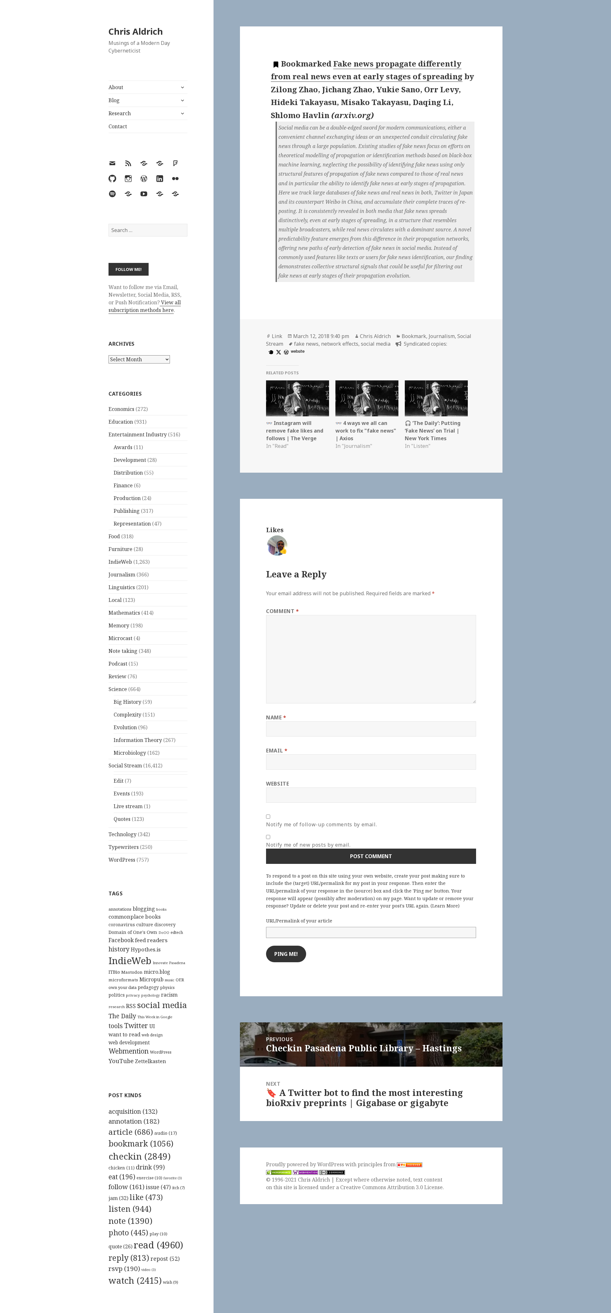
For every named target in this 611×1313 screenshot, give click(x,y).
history (119, 949)
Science (118, 689)
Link (277, 336)
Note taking (123, 650)
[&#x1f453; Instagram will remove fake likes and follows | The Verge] (297, 398)
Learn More (445, 906)
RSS (131, 1006)
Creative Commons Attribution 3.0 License (391, 1187)
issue (158, 1187)
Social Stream (125, 765)
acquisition (133, 1111)
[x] (278, 352)
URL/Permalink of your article (299, 921)
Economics (121, 409)
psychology (150, 995)
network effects (339, 343)
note (130, 1220)
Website (277, 783)
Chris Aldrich (136, 31)
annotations (120, 909)
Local (115, 600)
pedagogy (148, 987)
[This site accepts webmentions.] (305, 1172)
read (158, 1245)
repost (165, 1258)
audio (165, 1133)
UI (152, 1026)
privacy (133, 995)
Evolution (125, 727)
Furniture (120, 549)
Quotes (122, 818)
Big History (127, 701)
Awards (123, 447)
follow (126, 1186)
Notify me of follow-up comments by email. (321, 824)
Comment (282, 611)
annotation (134, 1121)
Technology (123, 834)
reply (129, 1258)
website (298, 351)
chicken (122, 1168)
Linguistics (122, 587)
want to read (124, 1034)
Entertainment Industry (138, 434)
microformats (123, 980)
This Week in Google (154, 1016)
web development (129, 1042)
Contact (118, 126)
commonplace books (135, 916)
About (116, 87)
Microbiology (130, 752)
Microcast (120, 638)
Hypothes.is (146, 949)
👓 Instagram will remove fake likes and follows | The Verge (294, 431)
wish (170, 1282)
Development (130, 459)
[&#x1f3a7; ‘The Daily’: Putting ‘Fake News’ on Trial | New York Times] (436, 398)
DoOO (163, 932)
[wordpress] (285, 352)
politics (117, 995)
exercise (149, 1178)
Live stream (128, 806)
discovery (165, 924)
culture (144, 924)
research (117, 1006)
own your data (123, 987)
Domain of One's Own (133, 932)
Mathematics (124, 612)
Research (120, 113)
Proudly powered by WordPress (305, 1164)
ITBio (114, 972)
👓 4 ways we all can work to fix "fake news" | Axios (365, 431)
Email (276, 750)
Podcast (118, 663)
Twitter (136, 1025)
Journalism (122, 574)
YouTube (121, 1061)
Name (276, 717)
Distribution (128, 472)
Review (117, 676)
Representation (132, 523)
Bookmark (414, 336)
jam (118, 1198)
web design (152, 1035)
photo (128, 1232)
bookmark (141, 1143)
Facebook (121, 940)
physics (167, 987)
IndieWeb (120, 561)
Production (127, 498)
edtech (177, 932)
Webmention (129, 1051)
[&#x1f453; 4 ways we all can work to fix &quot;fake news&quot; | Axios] (366, 398)
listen (130, 1208)
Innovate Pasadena (169, 962)
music (169, 980)
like (146, 1197)
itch (178, 1187)
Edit (118, 780)
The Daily (122, 1016)
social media (162, 1005)
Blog (114, 100)
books (161, 909)
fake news (306, 343)
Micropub (151, 979)
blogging (144, 908)
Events (122, 793)
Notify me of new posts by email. (308, 844)
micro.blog (157, 971)
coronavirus (122, 924)
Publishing (127, 510)
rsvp (124, 1268)
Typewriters (124, 847)
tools (116, 1025)
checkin (140, 1156)
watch (135, 1280)
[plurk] (270, 352)
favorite (173, 1178)
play (158, 1234)
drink (150, 1167)
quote (120, 1246)
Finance (123, 485)
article (131, 1131)
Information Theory (138, 740)
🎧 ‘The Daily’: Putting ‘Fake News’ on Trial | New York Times (432, 431)
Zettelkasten (150, 1061)
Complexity (127, 714)
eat (122, 1176)
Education (121, 421)
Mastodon (132, 972)
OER (180, 980)
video (148, 1269)
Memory (119, 625)
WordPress (122, 859)
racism (169, 994)
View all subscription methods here (145, 306)
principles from (377, 1164)
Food (114, 536)
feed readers (151, 940)
